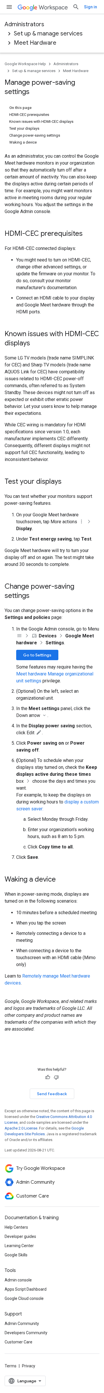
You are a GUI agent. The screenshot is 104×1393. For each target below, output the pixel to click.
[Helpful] (47, 1077)
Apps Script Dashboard (26, 1289)
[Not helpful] (56, 1077)
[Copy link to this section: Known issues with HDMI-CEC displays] (36, 343)
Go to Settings (37, 655)
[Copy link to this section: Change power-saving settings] (35, 596)
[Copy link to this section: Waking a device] (61, 879)
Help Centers (16, 1227)
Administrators (24, 24)
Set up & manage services (48, 33)
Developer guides (20, 1236)
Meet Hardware (35, 42)
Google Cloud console (24, 1298)
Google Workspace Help (25, 64)
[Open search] (76, 6)
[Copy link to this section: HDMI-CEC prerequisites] (88, 234)
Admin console (18, 1280)
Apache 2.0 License (21, 1128)
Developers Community (26, 1332)
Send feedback (52, 1093)
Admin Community (22, 1323)
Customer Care (18, 1342)
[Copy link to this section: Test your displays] (67, 482)
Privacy (28, 1366)
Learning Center (19, 1245)
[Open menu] (9, 7)
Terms (10, 1366)
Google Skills (16, 1255)
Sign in (90, 7)
